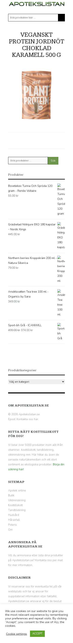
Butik (11, 495)
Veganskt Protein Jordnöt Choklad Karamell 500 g (36, 45)
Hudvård (13, 515)
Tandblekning (17, 510)
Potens (12, 525)
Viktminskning (17, 500)
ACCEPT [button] (37, 633)
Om (10, 530)
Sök (53, 161)
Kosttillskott (15, 505)
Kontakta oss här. (28, 419)
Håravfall (14, 520)
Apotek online (17, 490)
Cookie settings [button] (16, 634)
